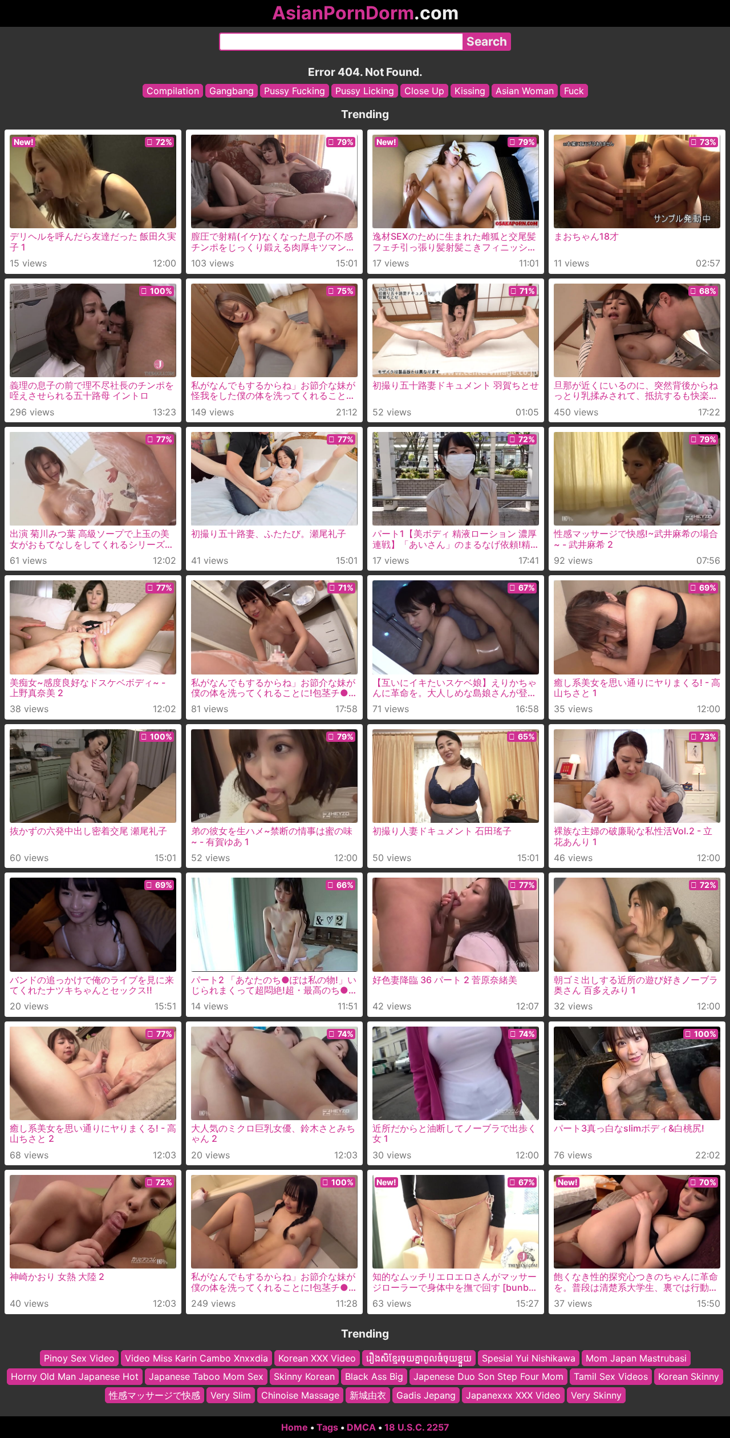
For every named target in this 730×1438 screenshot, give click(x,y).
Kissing (470, 90)
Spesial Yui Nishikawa (528, 1358)
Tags (327, 1427)
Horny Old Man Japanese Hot (75, 1377)
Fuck (574, 90)
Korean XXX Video (317, 1358)
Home (294, 1427)
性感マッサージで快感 (154, 1395)
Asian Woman (525, 90)
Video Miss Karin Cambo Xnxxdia (196, 1358)
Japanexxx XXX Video (513, 1395)
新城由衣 (368, 1395)
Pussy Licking (364, 90)
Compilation (173, 90)
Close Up (424, 90)
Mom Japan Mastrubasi (636, 1358)
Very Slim (230, 1395)
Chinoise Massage (300, 1395)
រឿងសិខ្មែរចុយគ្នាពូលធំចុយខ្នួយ (419, 1358)
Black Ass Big (374, 1377)
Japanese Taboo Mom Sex (206, 1377)
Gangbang (231, 90)
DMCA (361, 1427)
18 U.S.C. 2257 (416, 1427)
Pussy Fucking (294, 90)
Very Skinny (596, 1395)
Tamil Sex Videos (611, 1377)
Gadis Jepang (426, 1395)
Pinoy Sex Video (79, 1358)
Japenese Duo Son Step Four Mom (488, 1377)
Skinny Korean (304, 1377)
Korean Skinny (688, 1377)
